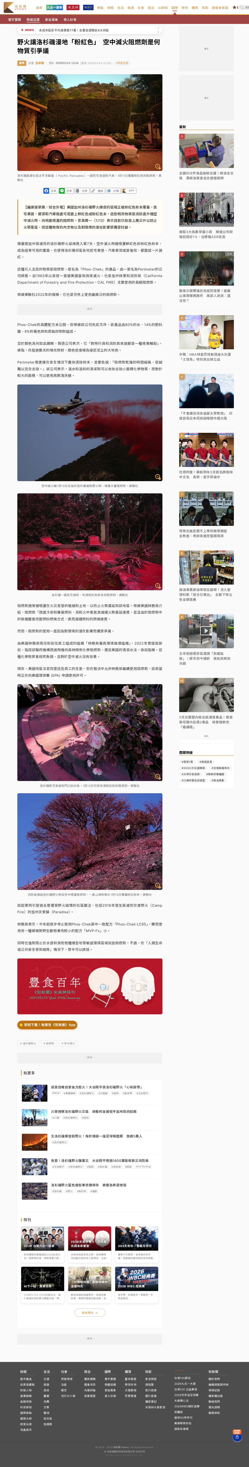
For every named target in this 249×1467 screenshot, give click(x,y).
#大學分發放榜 (191, 774)
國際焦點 (26, 1413)
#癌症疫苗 (206, 761)
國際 (175, 8)
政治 (151, 8)
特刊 (185, 8)
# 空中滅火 (68, 1043)
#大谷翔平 (142, 1093)
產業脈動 (26, 1396)
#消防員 (116, 1166)
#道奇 (115, 1093)
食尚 (46, 1390)
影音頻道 (151, 1379)
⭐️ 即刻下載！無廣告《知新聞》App (47, 1025)
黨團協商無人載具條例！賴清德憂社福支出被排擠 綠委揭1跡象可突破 (87, 26)
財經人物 (26, 1390)
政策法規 (26, 1424)
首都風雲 (90, 1396)
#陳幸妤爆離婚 (215, 774)
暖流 (64, 1390)
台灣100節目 (182, 1378)
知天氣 (48, 1418)
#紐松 (85, 1117)
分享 (53, 190)
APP (131, 190)
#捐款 (128, 1166)
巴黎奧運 (130, 1396)
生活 (120, 8)
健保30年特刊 (183, 1417)
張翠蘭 (39, 63)
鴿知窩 (149, 1384)
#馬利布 (81, 1191)
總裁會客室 (220, 8)
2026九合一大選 (185, 1383)
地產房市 (26, 1430)
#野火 (69, 1191)
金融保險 (26, 1401)
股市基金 (26, 1379)
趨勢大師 (26, 1418)
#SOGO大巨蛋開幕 (193, 768)
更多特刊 (90, 1313)
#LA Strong (143, 1166)
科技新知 (26, 1407)
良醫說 (178, 1412)
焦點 (100, 8)
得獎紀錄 (214, 1390)
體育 (195, 8)
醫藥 (46, 1396)
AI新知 (163, 8)
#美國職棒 (69, 1093)
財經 (110, 8)
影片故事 (151, 1390)
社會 (141, 8)
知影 (205, 8)
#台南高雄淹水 (221, 768)
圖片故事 (151, 1396)
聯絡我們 (214, 1401)
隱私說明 (214, 1407)
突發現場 (67, 1379)
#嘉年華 (127, 1093)
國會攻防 (90, 1384)
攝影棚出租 (216, 1396)
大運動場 (130, 1390)
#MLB (55, 1092)
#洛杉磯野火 (87, 1093)
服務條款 (214, 1413)
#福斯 (94, 1191)
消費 (46, 1401)
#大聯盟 (103, 1093)
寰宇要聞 (14, 20)
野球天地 (130, 1384)
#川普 (55, 1117)
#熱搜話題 (122, 63)
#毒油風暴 (218, 780)
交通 (46, 1379)
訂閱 (116, 190)
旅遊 (46, 1384)
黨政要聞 (90, 1379)
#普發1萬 (187, 761)
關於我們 (214, 1379)
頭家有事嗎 (181, 1429)
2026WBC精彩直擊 (187, 1406)
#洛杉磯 (102, 1166)
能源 (131, 8)
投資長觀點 (27, 1384)
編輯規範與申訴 (219, 1384)
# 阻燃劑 (49, 1043)
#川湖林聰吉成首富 (193, 780)
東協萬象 (51, 20)
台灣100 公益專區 (185, 1389)
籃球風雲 (130, 1379)
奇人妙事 (70, 20)
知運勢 (48, 1424)
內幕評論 (90, 1390)
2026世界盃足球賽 (186, 1395)
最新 (39, 8)
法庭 (64, 1384)
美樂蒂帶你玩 (183, 1423)
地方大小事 (68, 1396)
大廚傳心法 (181, 1400)
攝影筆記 (151, 1401)
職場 (46, 1413)
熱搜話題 (33, 20)
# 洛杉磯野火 (28, 1043)
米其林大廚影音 (155, 1407)
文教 (46, 1407)
